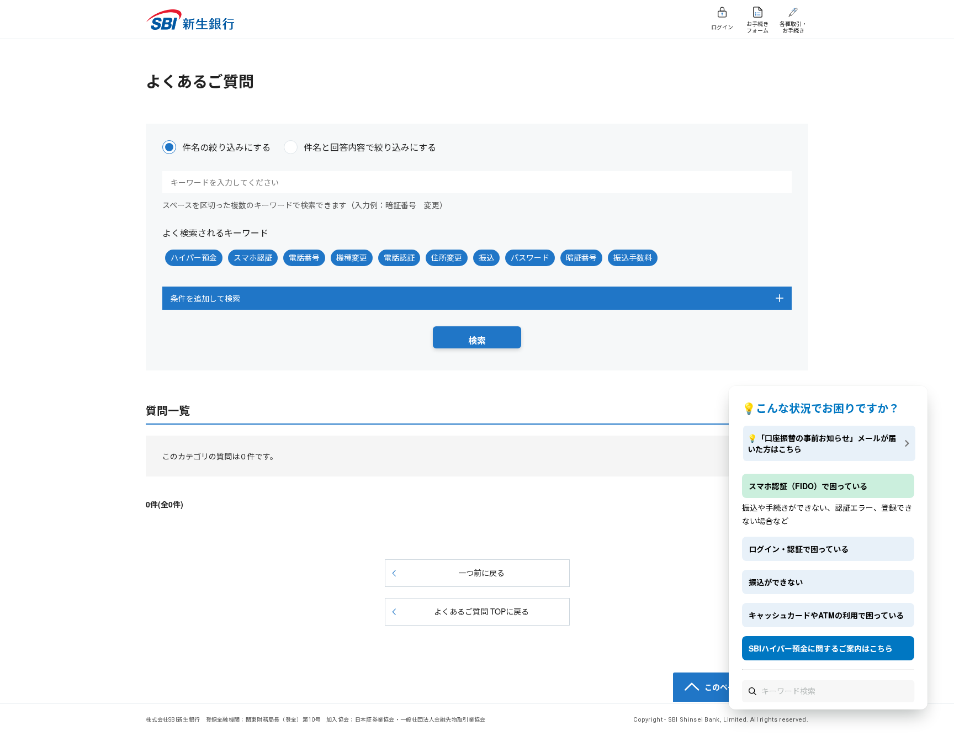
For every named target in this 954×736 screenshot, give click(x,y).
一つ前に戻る (481, 572)
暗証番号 (581, 257)
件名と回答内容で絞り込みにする (370, 147)
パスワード (530, 257)
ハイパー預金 (194, 257)
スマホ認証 (253, 257)
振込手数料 (632, 257)
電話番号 (304, 257)
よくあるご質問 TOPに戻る (481, 611)
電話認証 (399, 257)
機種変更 (351, 257)
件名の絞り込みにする (226, 147)
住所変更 (446, 257)
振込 (486, 257)
